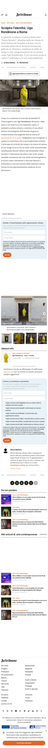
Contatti (4, 701)
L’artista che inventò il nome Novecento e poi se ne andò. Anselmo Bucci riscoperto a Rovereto (29, 510)
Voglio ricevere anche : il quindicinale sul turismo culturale (25, 421)
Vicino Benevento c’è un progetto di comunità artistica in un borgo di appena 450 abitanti (27, 589)
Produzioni (29, 701)
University (28, 695)
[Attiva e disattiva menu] (2, 14)
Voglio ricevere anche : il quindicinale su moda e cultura (25, 418)
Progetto (4, 669)
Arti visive (10, 23)
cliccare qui (8, 372)
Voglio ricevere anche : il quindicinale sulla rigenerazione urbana (21, 414)
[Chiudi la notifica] (46, 730)
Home (3, 23)
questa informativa (38, 247)
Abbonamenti (30, 666)
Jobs (2, 687)
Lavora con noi (6, 704)
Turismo (4, 681)
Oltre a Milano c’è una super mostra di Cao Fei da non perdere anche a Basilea (28, 498)
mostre (33, 67)
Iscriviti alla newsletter (24, 743)
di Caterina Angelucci (19, 592)
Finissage (28, 686)
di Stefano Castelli (18, 513)
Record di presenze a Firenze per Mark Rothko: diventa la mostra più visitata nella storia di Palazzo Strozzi (29, 524)
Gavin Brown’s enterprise (16, 67)
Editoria (3, 678)
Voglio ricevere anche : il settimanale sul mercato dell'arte (23, 409)
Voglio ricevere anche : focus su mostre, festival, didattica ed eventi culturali (23, 404)
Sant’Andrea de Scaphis (11, 138)
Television (4, 690)
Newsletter (29, 672)
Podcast (28, 675)
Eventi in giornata (31, 689)
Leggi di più (43, 534)
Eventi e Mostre (31, 680)
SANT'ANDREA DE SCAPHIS (20, 353)
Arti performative (7, 675)
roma (42, 67)
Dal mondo (5, 684)
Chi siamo (4, 695)
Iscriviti (7, 255)
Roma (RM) (17, 358)
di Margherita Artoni (19, 501)
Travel (27, 698)
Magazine (28, 669)
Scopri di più (15, 468)
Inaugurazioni (30, 683)
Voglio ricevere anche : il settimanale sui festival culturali (25, 424)
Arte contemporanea (24, 23)
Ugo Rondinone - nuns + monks (23, 355)
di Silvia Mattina (9, 63)
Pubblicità (4, 698)
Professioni (5, 672)
